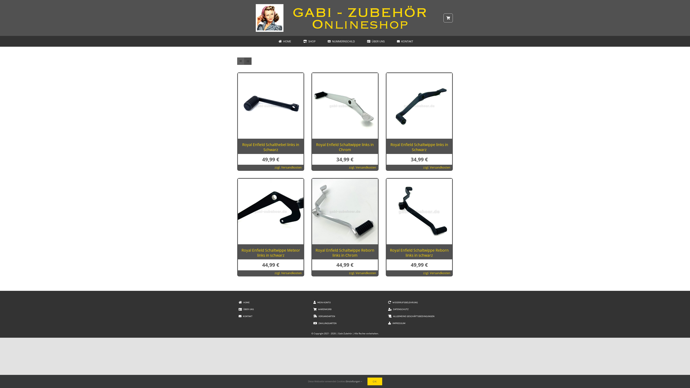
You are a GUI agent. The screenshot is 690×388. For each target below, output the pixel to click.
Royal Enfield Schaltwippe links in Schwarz (419, 147)
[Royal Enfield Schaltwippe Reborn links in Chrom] (345, 181)
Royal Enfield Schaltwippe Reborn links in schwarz (419, 253)
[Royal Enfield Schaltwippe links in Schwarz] (419, 76)
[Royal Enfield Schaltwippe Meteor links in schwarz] (270, 181)
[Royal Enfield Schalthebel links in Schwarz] (270, 76)
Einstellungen (353, 381)
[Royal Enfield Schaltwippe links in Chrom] (345, 76)
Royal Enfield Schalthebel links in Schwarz (270, 147)
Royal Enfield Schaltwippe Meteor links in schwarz (271, 253)
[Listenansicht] (247, 61)
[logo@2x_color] (345, 5)
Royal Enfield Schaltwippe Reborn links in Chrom (345, 253)
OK (375, 381)
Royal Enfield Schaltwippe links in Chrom (345, 147)
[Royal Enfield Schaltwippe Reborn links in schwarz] (419, 181)
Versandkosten (291, 167)
